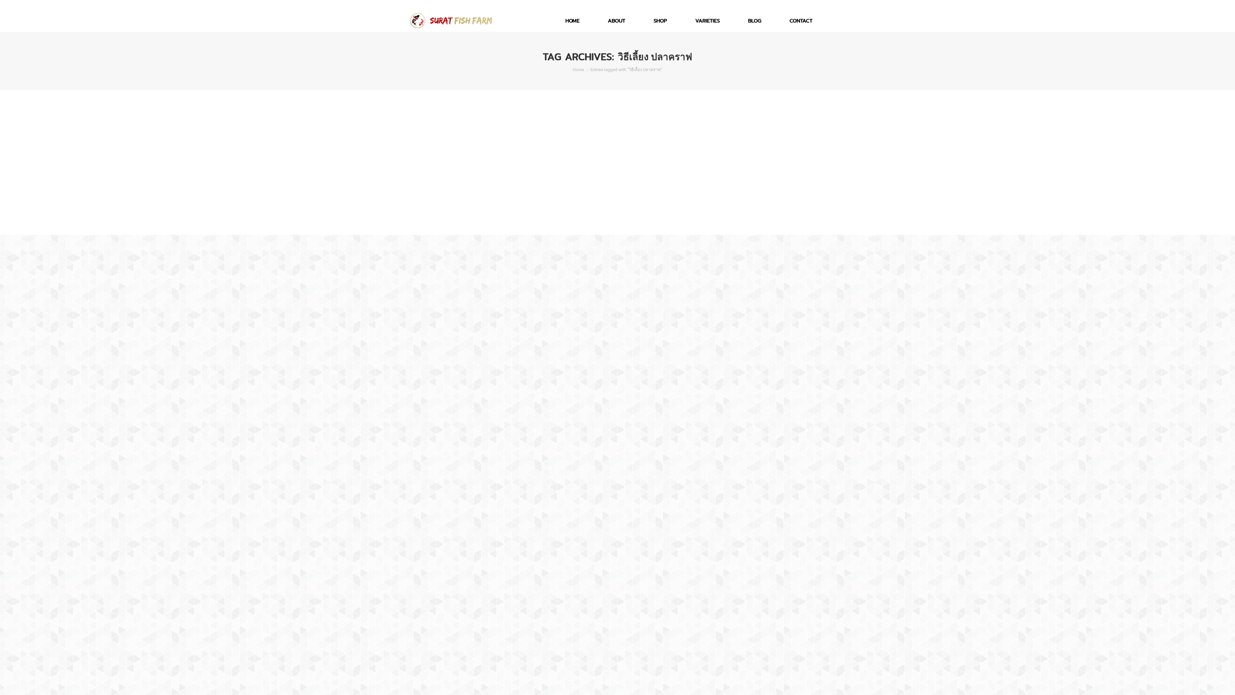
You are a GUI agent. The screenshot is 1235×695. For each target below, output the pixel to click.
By (448, 206)
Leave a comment (512, 206)
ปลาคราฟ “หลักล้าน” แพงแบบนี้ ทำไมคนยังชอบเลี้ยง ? (490, 195)
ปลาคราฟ (424, 206)
